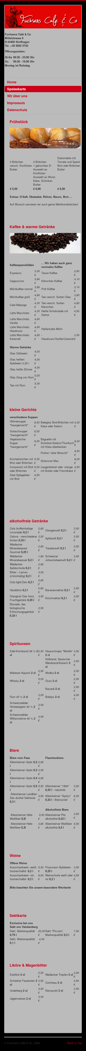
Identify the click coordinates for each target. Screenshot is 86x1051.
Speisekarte (16, 88)
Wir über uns (17, 95)
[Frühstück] (45, 138)
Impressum (16, 102)
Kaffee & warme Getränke (32, 226)
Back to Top (74, 1043)
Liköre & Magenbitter (28, 965)
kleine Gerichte (23, 409)
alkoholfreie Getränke (29, 521)
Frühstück (19, 121)
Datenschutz (17, 109)
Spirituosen (20, 643)
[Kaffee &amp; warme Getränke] (45, 243)
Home (11, 82)
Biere (14, 750)
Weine (15, 855)
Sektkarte (18, 915)
